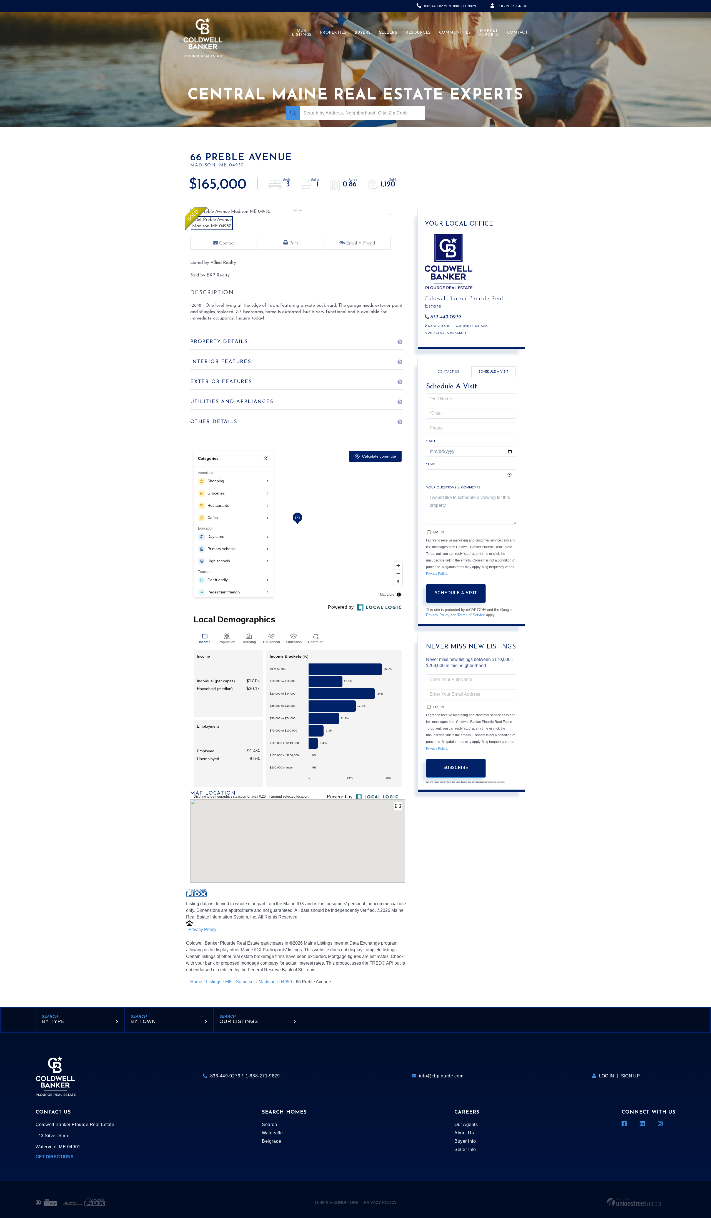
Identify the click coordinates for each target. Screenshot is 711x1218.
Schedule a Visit (494, 371)
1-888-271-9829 (463, 6)
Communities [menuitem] (455, 33)
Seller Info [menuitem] (465, 1149)
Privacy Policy (202, 929)
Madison (267, 981)
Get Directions (55, 1156)
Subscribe (456, 768)
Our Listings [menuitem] (302, 33)
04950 (285, 981)
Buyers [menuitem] (363, 33)
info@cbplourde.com (441, 1076)
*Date (431, 441)
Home (196, 981)
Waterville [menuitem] (272, 1132)
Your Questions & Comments (453, 487)
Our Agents (456, 333)
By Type (53, 1021)
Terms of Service (471, 615)
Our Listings (238, 1021)
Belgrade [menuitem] (271, 1141)
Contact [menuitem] (517, 33)
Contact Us (434, 333)
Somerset (245, 981)
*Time (430, 464)
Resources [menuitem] (418, 33)
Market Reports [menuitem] (489, 33)
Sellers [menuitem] (388, 33)
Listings (213, 981)
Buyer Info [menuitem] (465, 1141)
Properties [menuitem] (333, 33)
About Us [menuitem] (464, 1132)
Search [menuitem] (269, 1124)
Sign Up (520, 6)
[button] (293, 113)
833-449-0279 (435, 6)
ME (228, 981)
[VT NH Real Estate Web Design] (634, 1202)
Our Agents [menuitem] (466, 1124)
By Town (143, 1021)
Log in (503, 6)
